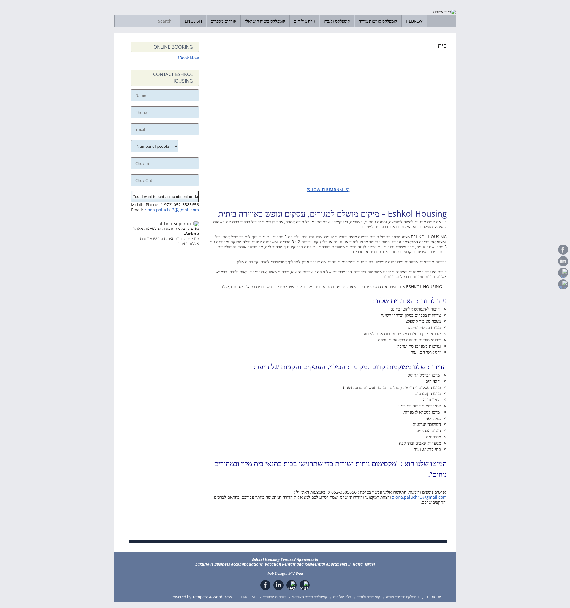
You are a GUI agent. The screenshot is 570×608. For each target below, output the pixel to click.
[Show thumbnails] (328, 189)
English (249, 596)
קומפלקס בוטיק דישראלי (309, 596)
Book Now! (188, 58)
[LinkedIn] (563, 261)
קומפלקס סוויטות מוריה (402, 596)
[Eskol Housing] (563, 250)
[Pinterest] (563, 273)
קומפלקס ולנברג (368, 596)
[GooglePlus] (563, 284)
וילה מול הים (342, 596)
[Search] (175, 21)
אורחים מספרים (274, 596)
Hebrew (433, 596)
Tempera (200, 596)
